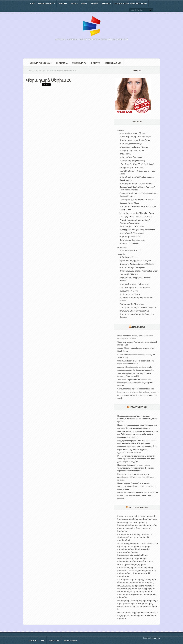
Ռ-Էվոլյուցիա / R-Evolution (132, 226)
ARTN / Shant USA (113, 63)
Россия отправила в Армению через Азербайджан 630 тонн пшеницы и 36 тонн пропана (135, 477)
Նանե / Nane (125, 210)
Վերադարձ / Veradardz (130, 237)
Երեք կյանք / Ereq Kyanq (131, 157)
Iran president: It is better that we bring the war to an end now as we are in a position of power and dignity (137, 395)
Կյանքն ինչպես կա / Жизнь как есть (136, 183)
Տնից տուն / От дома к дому (132, 240)
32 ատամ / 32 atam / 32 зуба (132, 133)
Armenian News (138, 327)
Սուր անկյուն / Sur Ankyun (132, 233)
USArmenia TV (79, 63)
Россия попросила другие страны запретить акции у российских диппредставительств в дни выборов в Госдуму (136, 459)
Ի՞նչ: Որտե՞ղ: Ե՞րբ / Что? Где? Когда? (137, 164)
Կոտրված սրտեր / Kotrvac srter (134, 284)
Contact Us (54, 641)
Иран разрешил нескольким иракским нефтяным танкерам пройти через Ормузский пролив (137, 419)
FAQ (42, 641)
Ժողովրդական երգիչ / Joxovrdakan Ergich (139, 271)
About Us (33, 641)
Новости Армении (138, 407)
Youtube (62, 4)
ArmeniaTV (122, 130)
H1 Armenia (61, 63)
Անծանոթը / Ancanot (129, 257)
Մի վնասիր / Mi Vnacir (130, 294)
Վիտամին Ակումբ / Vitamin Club (134, 311)
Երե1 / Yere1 (125, 154)
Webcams (106, 4)
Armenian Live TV (46, 4)
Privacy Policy (70, 641)
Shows (94, 4)
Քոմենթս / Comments (129, 243)
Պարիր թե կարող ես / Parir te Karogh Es (138, 307)
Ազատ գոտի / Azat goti (130, 250)
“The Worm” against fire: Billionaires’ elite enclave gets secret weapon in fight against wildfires (135, 382)
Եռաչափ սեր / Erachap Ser (132, 150)
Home (32, 4)
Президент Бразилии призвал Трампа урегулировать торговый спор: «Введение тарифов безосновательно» (135, 468)
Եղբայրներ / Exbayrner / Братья (134, 147)
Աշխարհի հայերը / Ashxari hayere (135, 261)
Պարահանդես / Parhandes (132, 304)
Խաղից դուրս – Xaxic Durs (132, 167)
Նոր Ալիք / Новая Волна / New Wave (136, 217)
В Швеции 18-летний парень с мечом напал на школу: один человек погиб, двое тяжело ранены (137, 495)
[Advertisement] (91, 51)
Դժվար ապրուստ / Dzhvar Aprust (135, 140)
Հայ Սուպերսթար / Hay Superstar (135, 287)
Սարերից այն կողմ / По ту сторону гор (137, 230)
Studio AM (156, 638)
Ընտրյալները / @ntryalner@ (132, 161)
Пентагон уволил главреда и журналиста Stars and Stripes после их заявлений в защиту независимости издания (137, 434)
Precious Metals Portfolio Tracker (131, 4)
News (84, 4)
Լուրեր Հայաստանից (138, 507)
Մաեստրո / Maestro (129, 291)
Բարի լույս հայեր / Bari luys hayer (135, 137)
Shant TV (95, 63)
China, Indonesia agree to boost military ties (135, 389)
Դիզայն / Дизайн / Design (131, 143)
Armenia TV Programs (40, 63)
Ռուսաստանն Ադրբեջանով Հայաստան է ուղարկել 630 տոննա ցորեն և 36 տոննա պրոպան (137, 615)
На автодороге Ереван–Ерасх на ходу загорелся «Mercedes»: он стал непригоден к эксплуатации (136, 486)
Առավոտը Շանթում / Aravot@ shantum (138, 264)
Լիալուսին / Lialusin (129, 274)
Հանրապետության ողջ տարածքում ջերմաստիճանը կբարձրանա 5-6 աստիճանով (135, 537)
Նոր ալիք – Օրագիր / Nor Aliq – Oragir (137, 213)
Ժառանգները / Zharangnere (132, 267)
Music (74, 4)
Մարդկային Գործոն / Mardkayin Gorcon (138, 206)
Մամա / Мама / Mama (129, 203)
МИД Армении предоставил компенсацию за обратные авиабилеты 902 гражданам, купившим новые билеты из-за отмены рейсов (137, 443)
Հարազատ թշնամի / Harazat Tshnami (137, 199)
